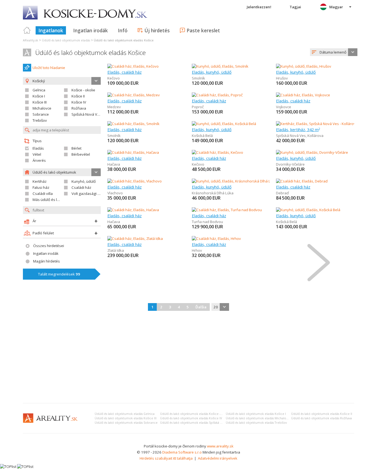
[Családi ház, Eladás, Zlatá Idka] (135, 238)
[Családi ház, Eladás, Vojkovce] (303, 94)
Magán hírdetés (46, 261)
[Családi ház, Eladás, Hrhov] (216, 238)
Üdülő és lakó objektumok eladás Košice (90, 52)
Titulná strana (27, 30)
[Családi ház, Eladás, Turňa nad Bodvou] (227, 209)
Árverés (39, 160)
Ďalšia (200, 306)
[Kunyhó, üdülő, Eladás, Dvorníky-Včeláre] (312, 152)
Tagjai (295, 6)
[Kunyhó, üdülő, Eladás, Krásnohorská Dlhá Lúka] (232, 181)
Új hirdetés (157, 30)
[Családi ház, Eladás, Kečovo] (133, 66)
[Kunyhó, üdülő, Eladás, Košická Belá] (224, 123)
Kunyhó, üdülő (83, 181)
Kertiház (40, 181)
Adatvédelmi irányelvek (217, 458)
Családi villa (43, 193)
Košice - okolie (83, 90)
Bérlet (76, 148)
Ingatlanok (50, 30)
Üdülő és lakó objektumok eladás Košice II (321, 414)
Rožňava (78, 108)
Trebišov (40, 120)
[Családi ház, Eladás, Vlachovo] (134, 181)
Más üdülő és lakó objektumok (58, 199)
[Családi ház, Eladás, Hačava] (133, 152)
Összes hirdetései (48, 245)
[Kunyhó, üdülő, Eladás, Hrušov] (303, 66)
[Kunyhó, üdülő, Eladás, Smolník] (220, 66)
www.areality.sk (220, 446)
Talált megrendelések (59, 274)
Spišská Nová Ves (86, 114)
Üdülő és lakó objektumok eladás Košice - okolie (195, 414)
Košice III (40, 102)
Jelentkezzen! (259, 6)
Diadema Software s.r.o (182, 452)
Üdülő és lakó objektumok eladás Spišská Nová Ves (196, 423)
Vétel (37, 154)
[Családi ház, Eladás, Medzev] (133, 94)
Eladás (38, 148)
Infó (123, 30)
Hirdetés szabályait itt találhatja (166, 458)
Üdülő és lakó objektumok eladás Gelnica (125, 414)
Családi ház (81, 187)
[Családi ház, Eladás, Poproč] (217, 94)
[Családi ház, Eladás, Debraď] (302, 181)
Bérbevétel (80, 154)
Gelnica (39, 90)
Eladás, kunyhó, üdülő (212, 72)
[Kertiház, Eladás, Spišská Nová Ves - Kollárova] (315, 123)
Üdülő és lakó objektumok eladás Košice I (256, 414)
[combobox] (333, 52)
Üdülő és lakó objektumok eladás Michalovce (258, 418)
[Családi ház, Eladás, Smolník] (133, 123)
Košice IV (78, 102)
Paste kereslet (203, 30)
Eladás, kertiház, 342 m (298, 129)
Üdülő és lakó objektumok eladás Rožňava (321, 418)
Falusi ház (41, 187)
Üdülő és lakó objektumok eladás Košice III (125, 418)
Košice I (39, 96)
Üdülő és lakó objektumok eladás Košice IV (191, 418)
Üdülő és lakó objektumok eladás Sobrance (126, 423)
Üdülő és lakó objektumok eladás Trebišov (256, 423)
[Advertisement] (188, 357)
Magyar (336, 6)
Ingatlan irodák (90, 30)
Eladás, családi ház (124, 72)
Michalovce (42, 108)
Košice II (78, 96)
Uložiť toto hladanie (49, 67)
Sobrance (41, 114)
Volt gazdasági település (92, 193)
